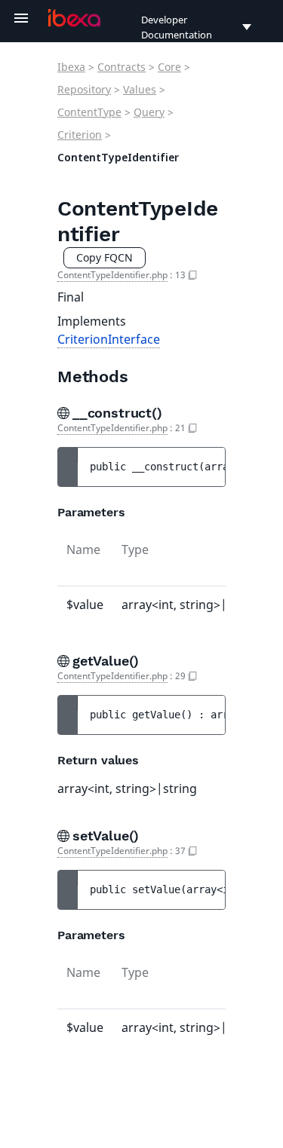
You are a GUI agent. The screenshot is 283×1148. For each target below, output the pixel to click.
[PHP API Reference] (74, 18)
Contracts (121, 67)
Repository (84, 89)
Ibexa (71, 67)
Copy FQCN (104, 257)
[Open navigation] (21, 18)
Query (149, 112)
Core (169, 67)
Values (139, 89)
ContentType (89, 112)
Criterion (79, 134)
